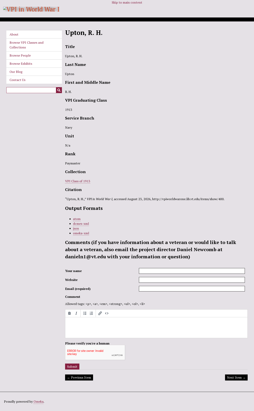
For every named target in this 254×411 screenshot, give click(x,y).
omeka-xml (81, 233)
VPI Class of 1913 (77, 181)
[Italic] (76, 313)
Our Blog (16, 71)
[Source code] (106, 313)
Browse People (20, 55)
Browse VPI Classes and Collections (26, 44)
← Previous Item (79, 377)
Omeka (38, 401)
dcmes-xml (81, 223)
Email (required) (77, 288)
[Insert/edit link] (100, 313)
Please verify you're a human (87, 343)
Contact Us (17, 80)
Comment (72, 296)
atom (77, 219)
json (76, 228)
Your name (73, 270)
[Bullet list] (84, 313)
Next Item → (236, 377)
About (14, 34)
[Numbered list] (91, 313)
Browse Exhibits (21, 63)
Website (71, 279)
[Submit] (59, 90)
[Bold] (69, 313)
